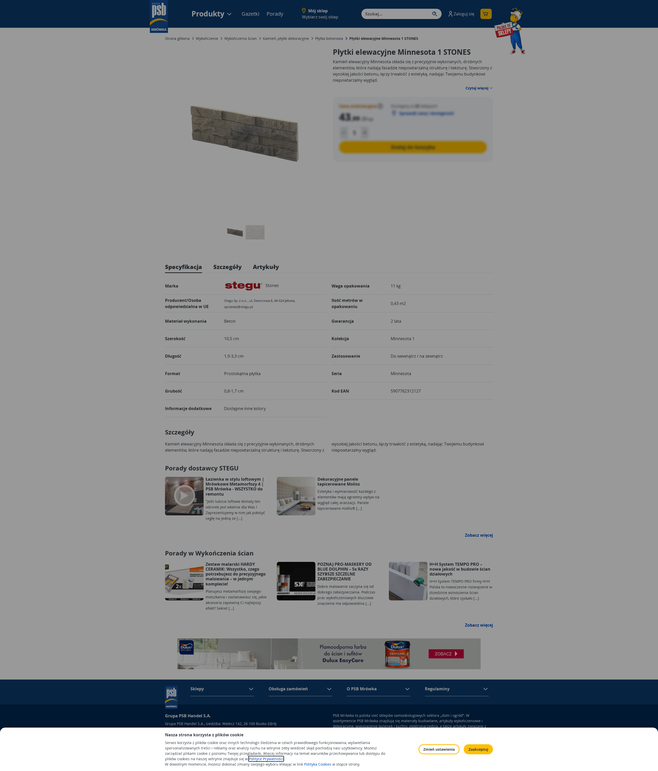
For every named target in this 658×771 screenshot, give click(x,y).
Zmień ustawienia (439, 749)
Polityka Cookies (317, 764)
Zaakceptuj (478, 749)
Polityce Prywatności (266, 758)
